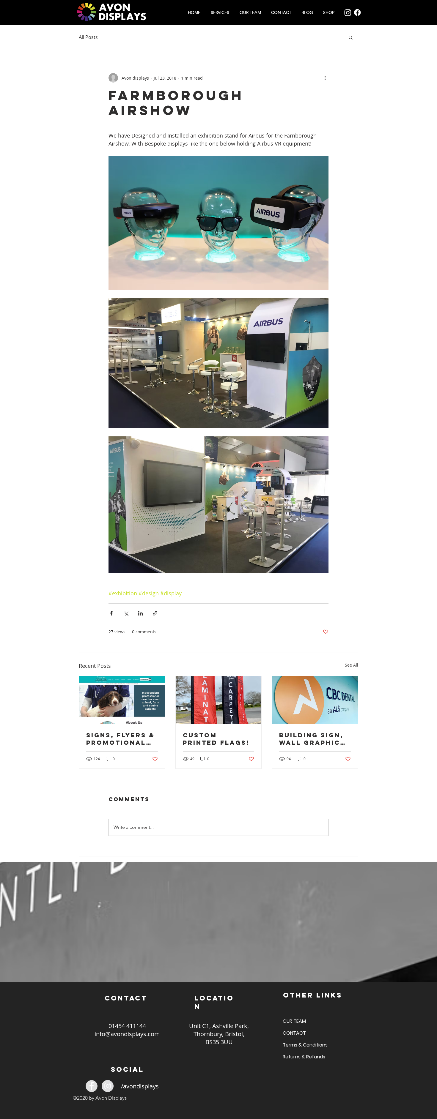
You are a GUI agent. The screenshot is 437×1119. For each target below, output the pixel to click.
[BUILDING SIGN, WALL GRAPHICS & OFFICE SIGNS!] (315, 700)
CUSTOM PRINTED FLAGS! (216, 738)
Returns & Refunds (304, 1056)
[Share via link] (155, 613)
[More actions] (324, 77)
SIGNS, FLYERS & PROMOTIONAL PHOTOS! (120, 738)
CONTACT (294, 1033)
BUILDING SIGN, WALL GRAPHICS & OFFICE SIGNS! (313, 738)
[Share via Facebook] (111, 613)
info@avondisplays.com (127, 1034)
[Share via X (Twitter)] (126, 613)
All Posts (88, 37)
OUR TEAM (294, 1021)
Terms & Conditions (304, 1044)
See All (351, 665)
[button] (350, 37)
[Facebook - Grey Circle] (92, 1086)
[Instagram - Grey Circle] (108, 1086)
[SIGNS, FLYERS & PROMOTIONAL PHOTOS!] (122, 700)
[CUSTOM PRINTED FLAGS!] (219, 700)
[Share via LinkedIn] (140, 613)
